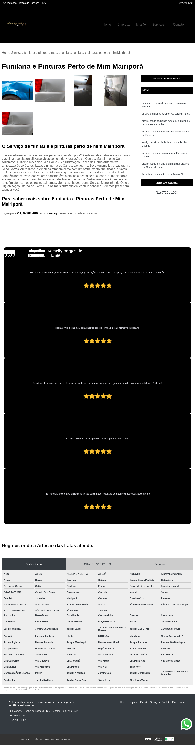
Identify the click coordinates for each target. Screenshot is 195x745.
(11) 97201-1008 (184, 3)
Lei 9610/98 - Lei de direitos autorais (32, 690)
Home (107, 24)
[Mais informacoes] (190, 24)
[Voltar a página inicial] (15, 24)
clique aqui (51, 213)
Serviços (158, 24)
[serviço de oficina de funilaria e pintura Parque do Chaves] (17, 90)
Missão (141, 24)
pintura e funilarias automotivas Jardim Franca (166, 113)
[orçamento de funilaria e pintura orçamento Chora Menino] (82, 90)
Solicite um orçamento (166, 78)
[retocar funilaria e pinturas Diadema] (50, 90)
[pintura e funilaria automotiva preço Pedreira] (115, 90)
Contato (178, 24)
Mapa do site (179, 702)
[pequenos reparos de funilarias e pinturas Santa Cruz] (17, 123)
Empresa (123, 24)
